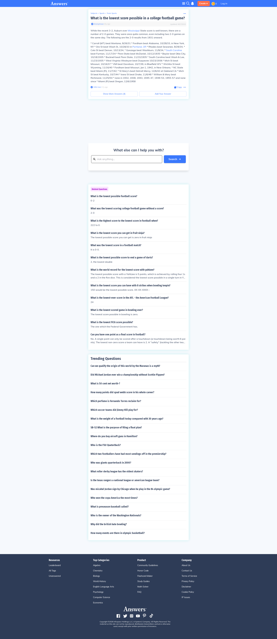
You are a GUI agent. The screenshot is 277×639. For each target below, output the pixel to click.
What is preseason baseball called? (110, 506)
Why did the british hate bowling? (109, 524)
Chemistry (97, 570)
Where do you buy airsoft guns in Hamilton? (114, 436)
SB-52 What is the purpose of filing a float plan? (116, 427)
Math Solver (142, 586)
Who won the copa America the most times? (114, 497)
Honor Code (143, 570)
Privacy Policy (188, 581)
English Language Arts (103, 586)
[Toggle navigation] (183, 3)
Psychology (98, 592)
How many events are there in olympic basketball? (118, 533)
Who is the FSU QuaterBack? (106, 445)
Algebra (96, 565)
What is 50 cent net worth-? (105, 383)
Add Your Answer (163, 94)
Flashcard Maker (145, 576)
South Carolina (174, 50)
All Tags (52, 570)
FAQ (139, 592)
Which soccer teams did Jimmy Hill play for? (114, 409)
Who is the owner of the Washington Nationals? (116, 515)
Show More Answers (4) (114, 94)
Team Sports (112, 13)
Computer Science (101, 597)
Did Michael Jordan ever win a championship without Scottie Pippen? (128, 374)
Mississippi (134, 30)
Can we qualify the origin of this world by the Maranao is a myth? (125, 366)
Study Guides (143, 581)
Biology (96, 576)
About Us (186, 565)
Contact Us (187, 570)
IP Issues (186, 597)
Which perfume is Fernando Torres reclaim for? (116, 401)
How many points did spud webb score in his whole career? (122, 392)
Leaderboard (55, 565)
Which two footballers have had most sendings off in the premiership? (128, 453)
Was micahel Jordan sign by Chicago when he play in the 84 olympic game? (130, 489)
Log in (224, 3)
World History (99, 581)
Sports (102, 13)
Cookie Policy (188, 592)
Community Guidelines (147, 565)
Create (202, 3)
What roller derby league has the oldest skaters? (117, 471)
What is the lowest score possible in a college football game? (138, 18)
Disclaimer (186, 586)
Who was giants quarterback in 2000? (111, 462)
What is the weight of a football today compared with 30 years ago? (127, 418)
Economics (98, 602)
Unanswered (55, 576)
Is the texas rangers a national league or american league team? (125, 480)
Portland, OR (139, 46)
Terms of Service (189, 576)
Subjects (94, 13)
